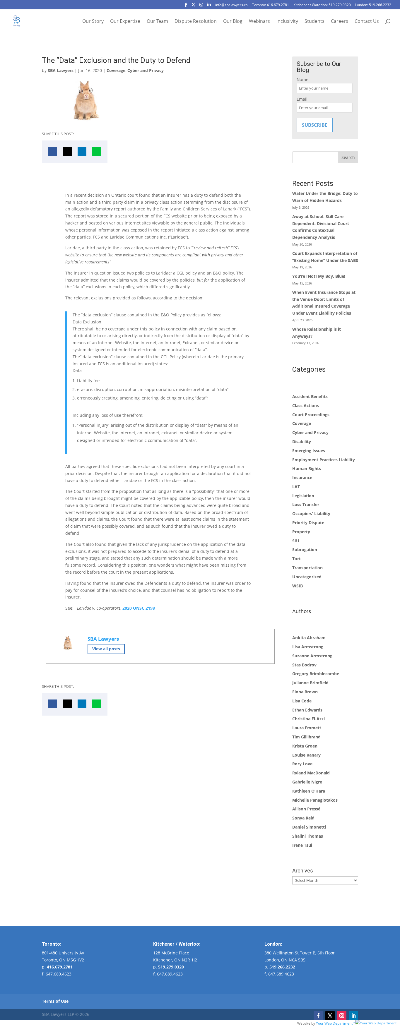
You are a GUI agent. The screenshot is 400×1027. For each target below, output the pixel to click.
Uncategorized (307, 576)
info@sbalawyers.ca (231, 5)
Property (301, 531)
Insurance (302, 477)
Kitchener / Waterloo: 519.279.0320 (322, 5)
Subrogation (304, 549)
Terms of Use (55, 1001)
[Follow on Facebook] (318, 1015)
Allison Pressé (306, 809)
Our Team (157, 21)
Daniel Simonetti (309, 827)
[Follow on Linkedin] (353, 1015)
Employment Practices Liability (323, 459)
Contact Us (367, 21)
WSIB (297, 586)
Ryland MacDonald (311, 773)
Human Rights (306, 468)
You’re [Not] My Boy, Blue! (318, 276)
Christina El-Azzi (308, 718)
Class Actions (305, 405)
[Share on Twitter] (67, 151)
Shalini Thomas (307, 836)
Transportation (307, 567)
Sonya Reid (303, 818)
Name (302, 79)
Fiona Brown (305, 692)
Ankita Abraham (309, 637)
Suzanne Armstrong (312, 656)
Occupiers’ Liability (311, 513)
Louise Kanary (306, 755)
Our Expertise (125, 21)
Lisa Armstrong (307, 646)
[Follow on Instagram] (341, 1015)
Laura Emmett (306, 728)
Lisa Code (302, 701)
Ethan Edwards (307, 710)
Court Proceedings (310, 414)
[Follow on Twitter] (330, 1015)
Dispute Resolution (196, 21)
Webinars (259, 21)
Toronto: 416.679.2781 (270, 5)
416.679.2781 (60, 967)
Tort (296, 558)
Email (302, 99)
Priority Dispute (308, 522)
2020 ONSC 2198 (138, 608)
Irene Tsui (302, 845)
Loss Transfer (305, 504)
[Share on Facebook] (52, 151)
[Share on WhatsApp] (96, 151)
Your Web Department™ (335, 1023)
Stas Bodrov (304, 665)
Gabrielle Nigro (307, 782)
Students (314, 21)
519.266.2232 (282, 967)
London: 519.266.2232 (373, 5)
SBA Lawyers (60, 70)
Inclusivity (287, 21)
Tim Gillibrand (306, 737)
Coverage (116, 70)
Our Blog (232, 21)
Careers (339, 21)
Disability (301, 441)
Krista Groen (304, 746)
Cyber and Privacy (145, 70)
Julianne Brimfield (310, 682)
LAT (296, 486)
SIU (295, 540)
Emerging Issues (308, 450)
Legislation (303, 495)
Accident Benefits (310, 396)
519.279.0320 (171, 967)
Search (348, 157)
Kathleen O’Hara (308, 791)
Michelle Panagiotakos (315, 800)
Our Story (93, 21)
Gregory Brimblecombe (315, 673)
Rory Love (302, 764)
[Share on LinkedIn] (82, 151)
